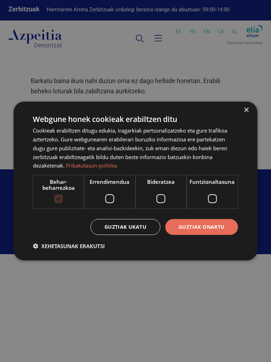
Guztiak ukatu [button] (125, 226)
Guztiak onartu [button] (202, 226)
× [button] (246, 110)
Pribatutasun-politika (91, 165)
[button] (69, 246)
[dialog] (135, 181)
